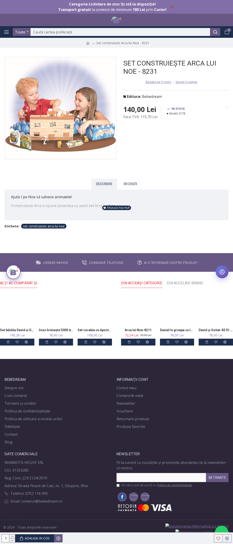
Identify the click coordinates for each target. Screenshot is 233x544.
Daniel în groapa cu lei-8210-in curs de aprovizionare (177, 330)
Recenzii (130, 184)
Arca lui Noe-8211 (138, 330)
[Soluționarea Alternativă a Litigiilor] (197, 526)
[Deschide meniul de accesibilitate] (222, 272)
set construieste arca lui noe (44, 226)
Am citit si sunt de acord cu (156, 485)
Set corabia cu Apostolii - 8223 (95, 330)
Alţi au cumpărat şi (18, 283)
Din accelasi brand (185, 283)
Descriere (104, 184)
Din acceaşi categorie (141, 283)
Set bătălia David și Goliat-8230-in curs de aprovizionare (17, 330)
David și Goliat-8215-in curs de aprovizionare (216, 330)
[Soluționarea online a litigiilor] (202, 532)
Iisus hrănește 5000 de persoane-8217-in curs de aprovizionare (56, 330)
